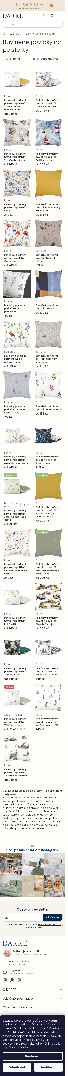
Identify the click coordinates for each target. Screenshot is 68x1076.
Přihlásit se (52, 917)
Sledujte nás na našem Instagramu (33, 850)
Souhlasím (48, 1067)
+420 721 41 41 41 (18, 961)
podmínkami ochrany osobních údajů (43, 926)
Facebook (5, 980)
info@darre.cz (16, 970)
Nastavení (33, 1056)
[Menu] (60, 15)
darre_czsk (12, 980)
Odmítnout (17, 1067)
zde (25, 1047)
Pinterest (19, 980)
